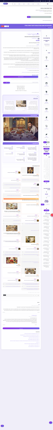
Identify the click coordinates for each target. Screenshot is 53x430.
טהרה (47, 163)
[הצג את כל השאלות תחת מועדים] (46, 81)
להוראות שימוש (41, 11)
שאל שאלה (5, 3)
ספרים (47, 170)
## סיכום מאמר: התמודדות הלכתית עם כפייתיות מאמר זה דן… (46, 220)
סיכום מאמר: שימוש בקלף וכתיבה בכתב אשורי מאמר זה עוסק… (46, 253)
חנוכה (44, 162)
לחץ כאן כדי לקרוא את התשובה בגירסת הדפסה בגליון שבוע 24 (32, 68)
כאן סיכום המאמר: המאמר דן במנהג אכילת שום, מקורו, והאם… (46, 228)
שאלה (49, 177)
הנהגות (46, 76)
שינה (44, 177)
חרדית (49, 163)
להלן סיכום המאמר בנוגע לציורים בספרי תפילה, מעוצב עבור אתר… (46, 217)
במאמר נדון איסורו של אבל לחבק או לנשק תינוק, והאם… (46, 238)
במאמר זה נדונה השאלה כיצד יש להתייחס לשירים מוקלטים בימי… (46, 249)
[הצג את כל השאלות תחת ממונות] (46, 107)
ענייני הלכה (49, 171)
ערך (45, 171)
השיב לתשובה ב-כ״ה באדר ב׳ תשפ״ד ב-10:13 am (33, 316)
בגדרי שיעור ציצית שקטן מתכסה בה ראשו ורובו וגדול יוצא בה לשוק (32, 333)
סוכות (49, 170)
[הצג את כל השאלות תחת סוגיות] (46, 124)
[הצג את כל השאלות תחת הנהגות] (46, 72)
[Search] (29, 17)
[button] (3, 1)
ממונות (46, 110)
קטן (32, 292)
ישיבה (47, 164)
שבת (46, 59)
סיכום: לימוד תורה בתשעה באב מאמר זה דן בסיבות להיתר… (46, 242)
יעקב (44, 163)
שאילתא (44, 176)
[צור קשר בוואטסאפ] (50, 422)
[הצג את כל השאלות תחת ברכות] (46, 64)
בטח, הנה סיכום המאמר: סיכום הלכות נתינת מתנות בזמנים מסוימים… (46, 246)
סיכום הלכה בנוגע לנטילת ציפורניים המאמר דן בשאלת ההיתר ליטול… (46, 224)
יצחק (49, 164)
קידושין (30, 292)
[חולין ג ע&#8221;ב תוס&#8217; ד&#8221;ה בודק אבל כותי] (21, 103)
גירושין (38, 292)
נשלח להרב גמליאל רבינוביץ (47, 169)
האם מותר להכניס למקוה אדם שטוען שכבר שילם (33, 339)
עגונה (35, 292)
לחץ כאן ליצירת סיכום (20, 76)
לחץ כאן (28, 70)
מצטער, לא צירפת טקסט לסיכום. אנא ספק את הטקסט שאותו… (46, 256)
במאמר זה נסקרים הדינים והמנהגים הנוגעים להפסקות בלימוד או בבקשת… (46, 266)
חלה (46, 162)
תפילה (46, 93)
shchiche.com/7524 (24, 72)
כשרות (46, 136)
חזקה (47, 162)
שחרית (46, 177)
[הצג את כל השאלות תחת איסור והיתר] (46, 98)
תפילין (45, 178)
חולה (49, 162)
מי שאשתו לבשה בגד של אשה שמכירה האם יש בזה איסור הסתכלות (31, 343)
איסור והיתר (33, 35)
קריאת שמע (47, 176)
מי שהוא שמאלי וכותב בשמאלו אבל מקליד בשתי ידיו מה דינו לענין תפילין (30, 336)
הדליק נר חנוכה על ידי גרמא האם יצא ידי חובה (34, 345)
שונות (46, 119)
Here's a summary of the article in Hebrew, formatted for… (46, 235)
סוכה (44, 169)
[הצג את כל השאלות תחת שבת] (46, 55)
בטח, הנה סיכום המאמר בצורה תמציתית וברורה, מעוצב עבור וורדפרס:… (46, 260)
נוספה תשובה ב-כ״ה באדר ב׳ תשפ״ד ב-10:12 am (35, 305)
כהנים (46, 164)
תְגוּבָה (38, 312)
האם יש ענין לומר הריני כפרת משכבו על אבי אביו (33, 346)
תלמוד (49, 178)
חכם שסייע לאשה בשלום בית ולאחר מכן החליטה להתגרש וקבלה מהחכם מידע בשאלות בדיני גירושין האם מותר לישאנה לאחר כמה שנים (24, 340)
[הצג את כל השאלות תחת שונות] (46, 115)
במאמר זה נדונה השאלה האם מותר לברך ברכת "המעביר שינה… (46, 231)
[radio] (24, 89)
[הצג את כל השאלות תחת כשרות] (46, 132)
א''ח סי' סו (37, 342)
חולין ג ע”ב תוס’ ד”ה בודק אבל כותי (21, 108)
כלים (44, 164)
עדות (33, 292)
